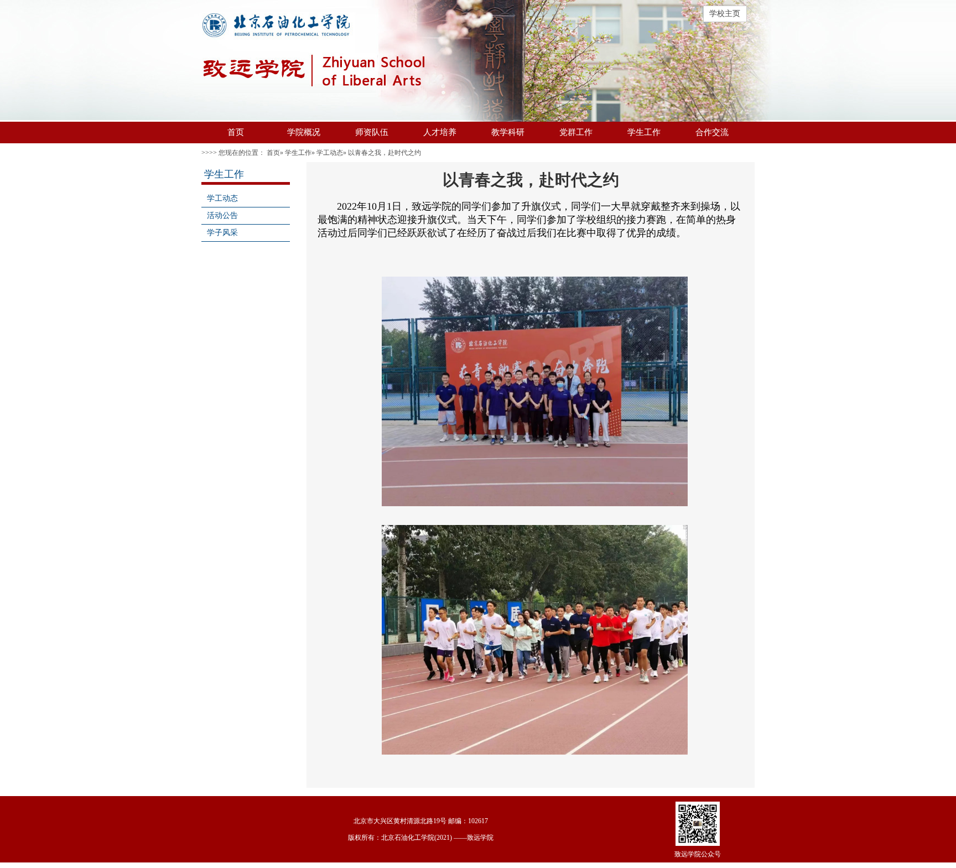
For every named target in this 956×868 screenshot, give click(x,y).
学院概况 (303, 132)
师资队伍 (371, 132)
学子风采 (222, 232)
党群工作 (576, 132)
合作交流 (712, 132)
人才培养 (439, 132)
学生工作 (644, 132)
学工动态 (329, 153)
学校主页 (724, 13)
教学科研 (507, 132)
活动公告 (222, 215)
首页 (235, 132)
